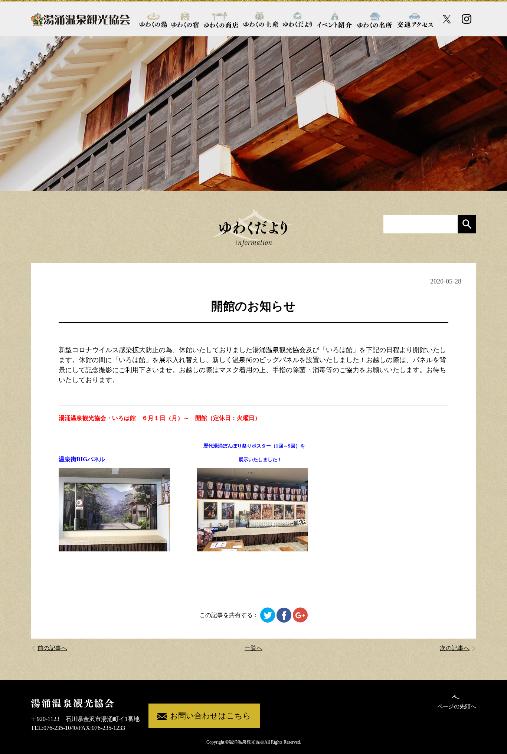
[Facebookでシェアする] (284, 615)
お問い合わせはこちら (210, 715)
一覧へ (253, 648)
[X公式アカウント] (447, 19)
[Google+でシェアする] (300, 615)
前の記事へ (52, 648)
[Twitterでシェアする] (267, 615)
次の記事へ (455, 648)
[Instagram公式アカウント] (466, 19)
